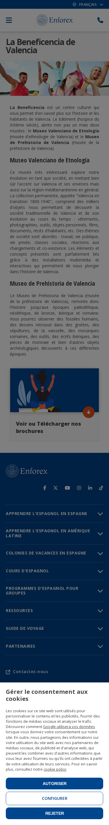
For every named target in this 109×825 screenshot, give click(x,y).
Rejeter (54, 813)
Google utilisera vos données (69, 726)
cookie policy (55, 769)
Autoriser (55, 783)
